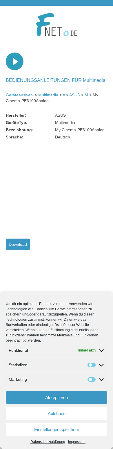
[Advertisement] (54, 189)
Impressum (76, 442)
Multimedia (48, 95)
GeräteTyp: (17, 122)
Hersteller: (16, 115)
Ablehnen (56, 413)
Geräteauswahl (20, 95)
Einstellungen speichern (56, 429)
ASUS (74, 95)
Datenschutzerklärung (47, 442)
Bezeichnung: (19, 129)
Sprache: (14, 137)
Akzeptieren (56, 397)
